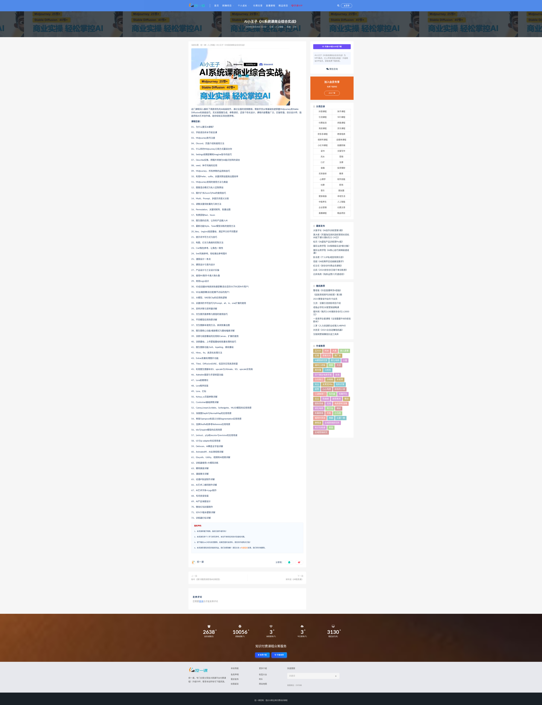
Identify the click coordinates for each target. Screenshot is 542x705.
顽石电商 (319, 408)
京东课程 (341, 128)
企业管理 (323, 208)
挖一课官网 (259, 700)
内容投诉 (244, 548)
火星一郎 (341, 418)
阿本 (327, 351)
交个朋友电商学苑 (323, 375)
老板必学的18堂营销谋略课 (326, 307)
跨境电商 (341, 134)
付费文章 (258, 6)
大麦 (334, 351)
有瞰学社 (343, 394)
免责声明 (235, 675)
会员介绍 (263, 655)
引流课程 (323, 117)
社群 (323, 185)
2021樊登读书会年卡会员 (325, 299)
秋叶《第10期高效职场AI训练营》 (206, 579)
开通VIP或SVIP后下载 (333, 46)
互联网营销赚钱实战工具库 (326, 334)
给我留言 (235, 684)
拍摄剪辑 (341, 145)
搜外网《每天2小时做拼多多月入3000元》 (331, 313)
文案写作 (341, 151)
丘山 (317, 399)
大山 (317, 384)
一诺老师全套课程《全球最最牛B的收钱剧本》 (332, 320)
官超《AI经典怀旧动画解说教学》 (329, 262)
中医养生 (323, 202)
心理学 (323, 179)
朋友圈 (341, 191)
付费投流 (323, 123)
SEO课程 (341, 117)
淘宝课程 (323, 128)
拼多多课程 (323, 134)
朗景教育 (336, 399)
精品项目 (283, 6)
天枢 (329, 413)
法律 (341, 162)
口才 (323, 162)
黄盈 (331, 428)
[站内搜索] (338, 5)
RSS (261, 679)
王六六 (318, 351)
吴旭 (329, 404)
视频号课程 (323, 140)
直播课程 (270, 6)
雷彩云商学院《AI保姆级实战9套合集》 (331, 246)
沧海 (337, 375)
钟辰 (331, 365)
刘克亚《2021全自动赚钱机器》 (328, 330)
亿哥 (317, 356)
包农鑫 (332, 394)
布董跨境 (319, 413)
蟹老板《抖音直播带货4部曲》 (327, 290)
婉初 (339, 408)
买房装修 (323, 174)
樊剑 (346, 399)
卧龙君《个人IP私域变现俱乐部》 (329, 257)
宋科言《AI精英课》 (294, 579)
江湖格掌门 (320, 394)
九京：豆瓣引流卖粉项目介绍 (327, 303)
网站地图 (263, 684)
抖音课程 (323, 112)
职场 (341, 185)
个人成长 (242, 6)
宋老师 (340, 380)
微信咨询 (333, 69)
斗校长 (328, 370)
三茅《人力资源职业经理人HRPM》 (330, 326)
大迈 (339, 365)
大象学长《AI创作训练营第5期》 (328, 230)
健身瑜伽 (323, 196)
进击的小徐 (340, 389)
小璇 (345, 360)
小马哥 (338, 413)
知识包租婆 (320, 428)
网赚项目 (227, 6)
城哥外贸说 (320, 418)
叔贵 (317, 389)
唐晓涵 (318, 423)
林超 (331, 418)
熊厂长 (338, 356)
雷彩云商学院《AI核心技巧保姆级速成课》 (331, 251)
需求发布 (235, 679)
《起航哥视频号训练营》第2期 (327, 295)
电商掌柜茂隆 (341, 404)
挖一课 (203, 45)
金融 (323, 168)
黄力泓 (330, 408)
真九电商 (335, 360)
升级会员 (280, 655)
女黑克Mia (327, 384)
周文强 (318, 370)
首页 (216, 6)
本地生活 (341, 196)
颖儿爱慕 (344, 351)
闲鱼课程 (341, 123)
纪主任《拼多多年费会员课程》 (328, 266)
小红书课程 (323, 145)
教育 (341, 174)
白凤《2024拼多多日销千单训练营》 (330, 270)
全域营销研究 (321, 432)
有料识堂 (340, 384)
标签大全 (263, 675)
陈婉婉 (326, 399)
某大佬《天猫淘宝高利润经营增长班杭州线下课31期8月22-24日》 (331, 236)
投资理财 (341, 168)
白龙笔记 (319, 380)
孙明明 (330, 380)
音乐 (323, 191)
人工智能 (279, 27)
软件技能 (341, 179)
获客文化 (327, 356)
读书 (323, 151)
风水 (323, 157)
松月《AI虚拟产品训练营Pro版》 (328, 242)
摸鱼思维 (319, 404)
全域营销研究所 (332, 423)
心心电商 (327, 389)
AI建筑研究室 (321, 360)
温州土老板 (320, 365)
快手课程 (341, 112)
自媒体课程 (341, 140)
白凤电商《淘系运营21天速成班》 (329, 274)
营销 (341, 157)
